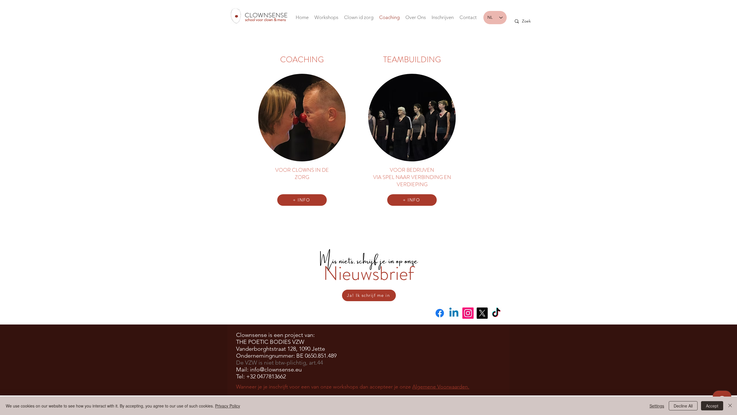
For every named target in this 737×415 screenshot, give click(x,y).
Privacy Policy (227, 406)
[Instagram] (468, 313)
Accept (712, 406)
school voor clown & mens (265, 19)
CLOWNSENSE (266, 15)
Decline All (683, 406)
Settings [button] (656, 406)
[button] (415, 17)
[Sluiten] (730, 405)
